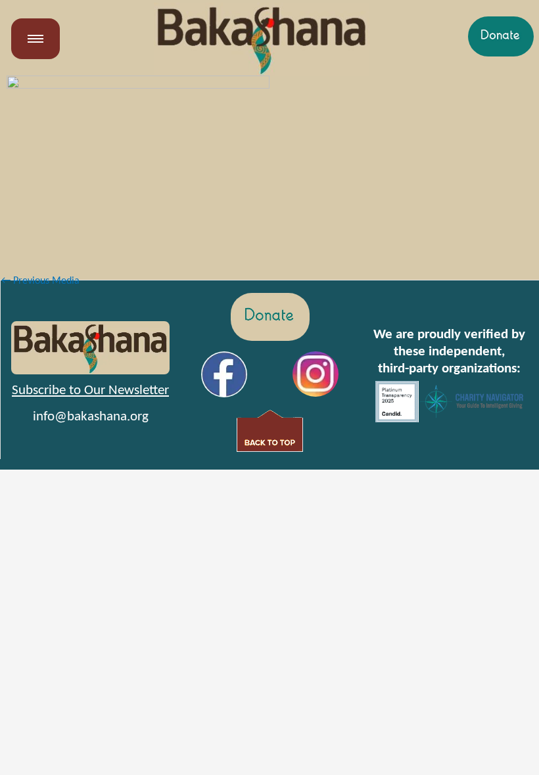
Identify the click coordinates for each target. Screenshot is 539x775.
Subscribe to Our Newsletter (90, 390)
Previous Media (40, 281)
